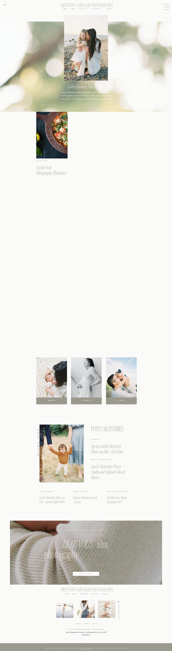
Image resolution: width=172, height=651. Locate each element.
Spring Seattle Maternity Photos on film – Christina (107, 449)
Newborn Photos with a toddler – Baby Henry (86, 86)
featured (100, 459)
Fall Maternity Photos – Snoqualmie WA (118, 499)
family (93, 459)
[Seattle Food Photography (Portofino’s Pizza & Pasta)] (52, 135)
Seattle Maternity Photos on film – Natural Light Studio (52, 499)
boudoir (76, 491)
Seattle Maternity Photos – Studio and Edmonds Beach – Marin (109, 471)
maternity (95, 439)
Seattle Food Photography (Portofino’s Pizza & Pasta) (51, 172)
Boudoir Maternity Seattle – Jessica (85, 499)
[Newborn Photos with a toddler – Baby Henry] (86, 103)
